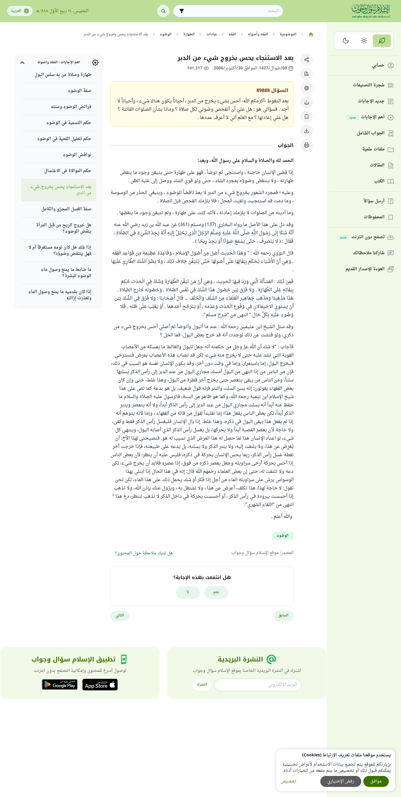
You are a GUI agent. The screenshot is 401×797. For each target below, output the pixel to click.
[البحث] (163, 11)
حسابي (378, 66)
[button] (307, 60)
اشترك (202, 684)
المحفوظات (374, 218)
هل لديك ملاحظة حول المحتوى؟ (144, 553)
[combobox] (232, 11)
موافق (376, 781)
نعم (216, 592)
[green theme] (382, 40)
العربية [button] (16, 11)
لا (187, 592)
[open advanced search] (181, 11)
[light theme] (364, 40)
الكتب (379, 182)
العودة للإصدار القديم (365, 269)
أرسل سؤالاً (374, 202)
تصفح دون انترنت (362, 237)
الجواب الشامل (371, 134)
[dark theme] (346, 40)
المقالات (377, 166)
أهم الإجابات (367, 118)
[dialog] (335, 770)
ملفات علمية (373, 150)
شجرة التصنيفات (369, 86)
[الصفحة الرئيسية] (311, 34)
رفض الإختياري (340, 781)
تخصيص (288, 781)
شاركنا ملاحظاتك (369, 253)
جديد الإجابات (371, 102)
